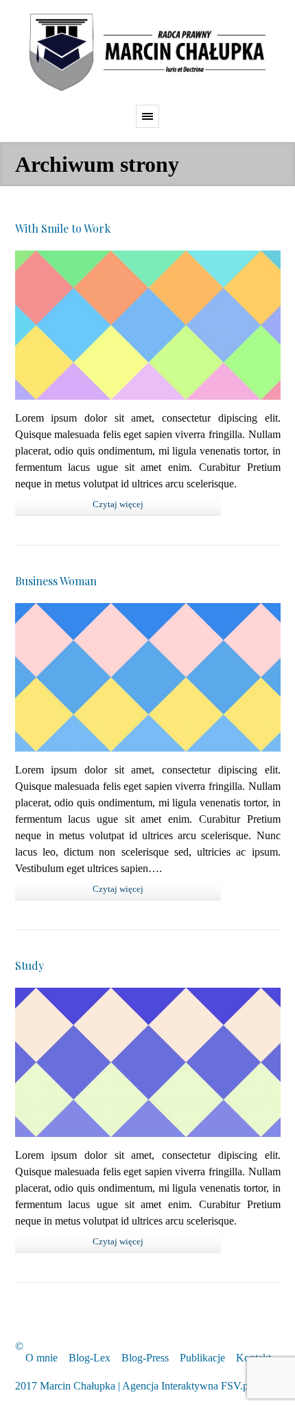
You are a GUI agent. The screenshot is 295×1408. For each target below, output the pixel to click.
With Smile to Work (62, 228)
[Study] (148, 1062)
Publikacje (202, 1358)
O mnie (41, 1358)
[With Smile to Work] (148, 325)
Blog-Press (145, 1358)
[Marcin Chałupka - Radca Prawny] (148, 52)
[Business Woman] (148, 677)
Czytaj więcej (118, 504)
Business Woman (56, 581)
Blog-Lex (89, 1358)
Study (29, 965)
